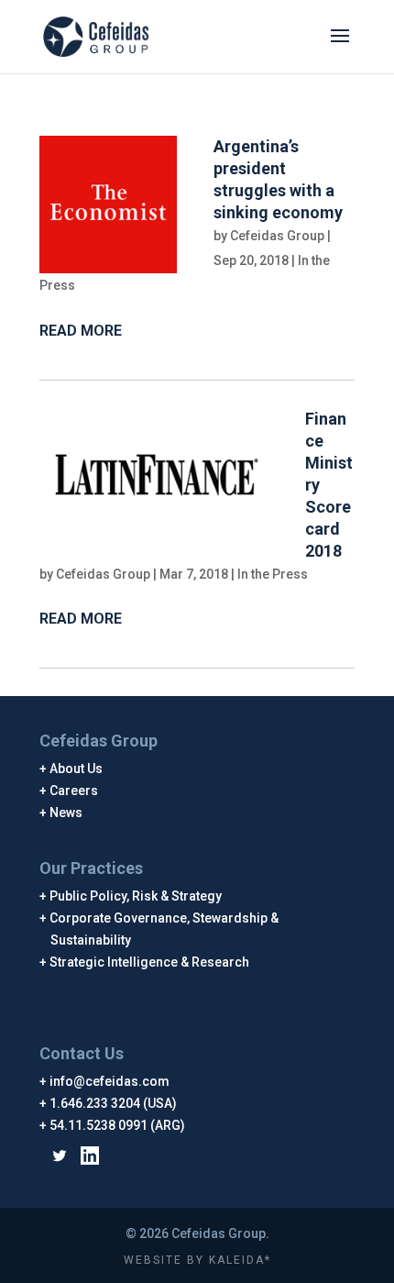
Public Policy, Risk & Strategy (136, 896)
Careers (74, 790)
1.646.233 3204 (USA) (113, 1103)
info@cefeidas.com (110, 1081)
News (66, 812)
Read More (80, 330)
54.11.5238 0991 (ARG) (117, 1125)
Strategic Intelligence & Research (149, 962)
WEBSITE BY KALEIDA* (197, 1260)
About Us (76, 768)
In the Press (272, 574)
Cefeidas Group (277, 235)
